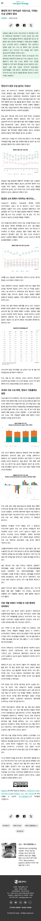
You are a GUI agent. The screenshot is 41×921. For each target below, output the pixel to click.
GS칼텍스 (4, 791)
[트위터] (31, 25)
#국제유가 (6, 826)
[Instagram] (20, 902)
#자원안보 (20, 831)
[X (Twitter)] (30, 902)
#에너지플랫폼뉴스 (31, 826)
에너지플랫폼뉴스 (24, 796)
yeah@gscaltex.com (25, 897)
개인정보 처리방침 (26, 907)
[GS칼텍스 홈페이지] (11, 902)
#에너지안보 (17, 826)
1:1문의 (31, 895)
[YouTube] (15, 902)
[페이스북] (24, 25)
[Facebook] (25, 902)
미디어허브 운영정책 (15, 907)
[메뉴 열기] (2, 3)
